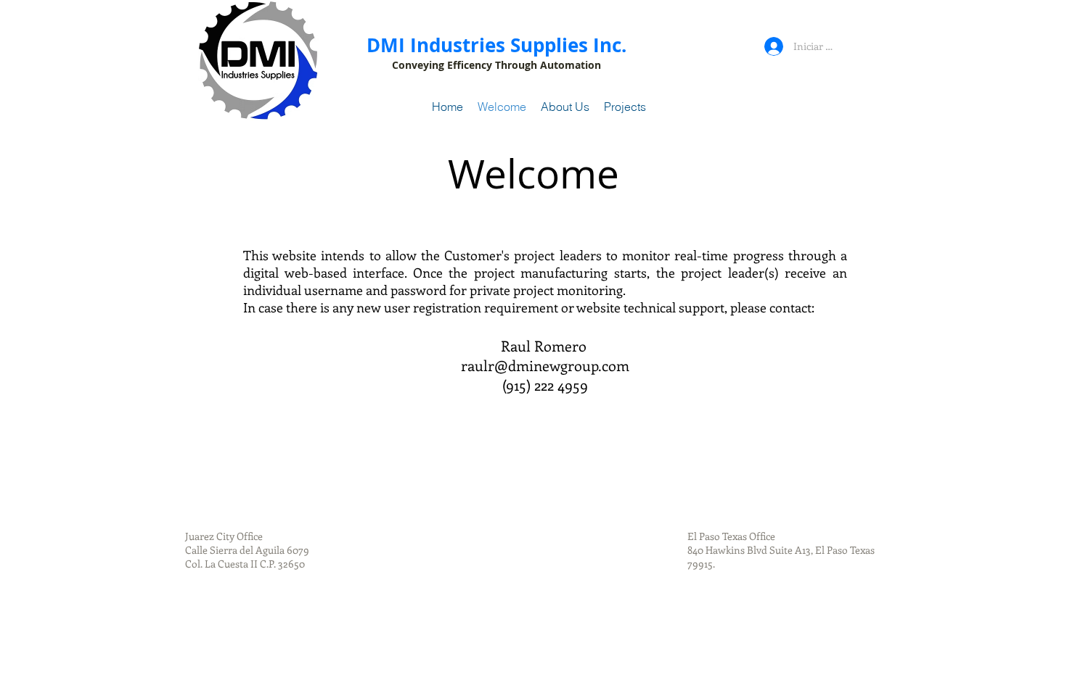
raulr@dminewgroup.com (545, 365)
